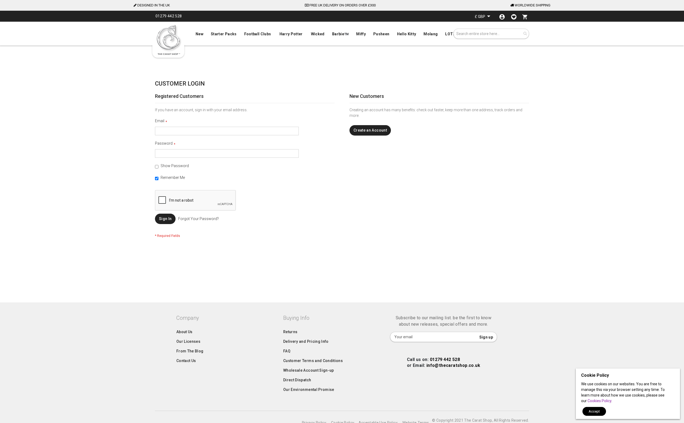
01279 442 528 (445, 359)
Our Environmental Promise (308, 389)
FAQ (286, 351)
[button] (482, 16)
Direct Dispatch (297, 380)
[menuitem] (342, 33)
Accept (594, 411)
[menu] (342, 33)
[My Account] (502, 17)
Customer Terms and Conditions (313, 361)
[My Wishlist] (514, 17)
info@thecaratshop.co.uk (453, 365)
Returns (290, 332)
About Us (184, 332)
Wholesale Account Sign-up (308, 370)
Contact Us (186, 361)
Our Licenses (188, 341)
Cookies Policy (599, 401)
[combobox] (491, 34)
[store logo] (168, 40)
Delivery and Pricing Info (306, 341)
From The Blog (190, 351)
